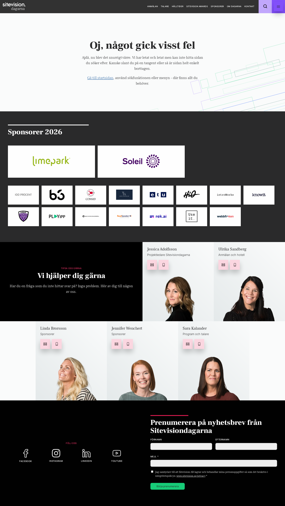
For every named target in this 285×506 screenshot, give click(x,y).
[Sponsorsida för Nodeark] (23, 217)
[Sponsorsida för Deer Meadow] (124, 195)
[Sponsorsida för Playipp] (57, 217)
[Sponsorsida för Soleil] (141, 161)
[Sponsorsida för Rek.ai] (158, 217)
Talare (165, 6)
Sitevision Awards (197, 6)
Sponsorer (217, 6)
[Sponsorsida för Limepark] (51, 161)
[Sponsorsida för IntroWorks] (225, 195)
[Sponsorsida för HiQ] (191, 195)
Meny (278, 6)
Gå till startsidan (100, 78)
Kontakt (249, 6)
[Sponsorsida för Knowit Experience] (259, 195)
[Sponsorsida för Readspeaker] (124, 217)
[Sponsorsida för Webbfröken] (225, 217)
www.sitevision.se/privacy (191, 476)
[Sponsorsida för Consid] (90, 195)
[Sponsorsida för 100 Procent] (23, 195)
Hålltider (177, 6)
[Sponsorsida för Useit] (191, 217)
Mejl (154, 456)
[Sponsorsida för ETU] (158, 195)
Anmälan (152, 6)
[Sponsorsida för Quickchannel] (90, 217)
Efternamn (222, 439)
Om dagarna (234, 6)
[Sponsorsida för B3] (57, 195)
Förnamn (156, 439)
